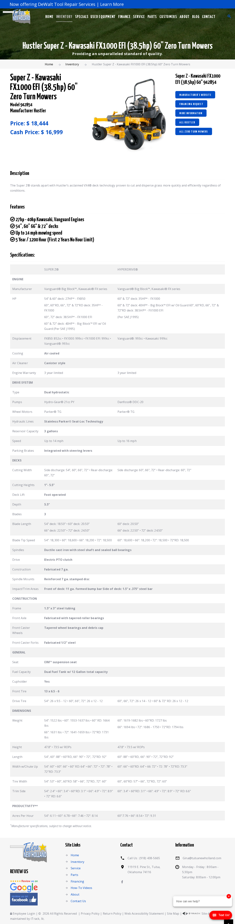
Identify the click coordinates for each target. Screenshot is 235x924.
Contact (208, 17)
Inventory (64, 17)
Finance (124, 17)
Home (49, 17)
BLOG (195, 17)
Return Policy (112, 914)
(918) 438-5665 (149, 858)
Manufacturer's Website (195, 95)
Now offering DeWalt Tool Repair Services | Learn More (58, 4)
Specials (82, 17)
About (185, 17)
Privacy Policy (90, 914)
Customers (168, 17)
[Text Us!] (220, 916)
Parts (152, 17)
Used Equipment (103, 17)
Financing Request (191, 104)
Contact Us (78, 901)
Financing (77, 881)
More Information (191, 113)
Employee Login (23, 914)
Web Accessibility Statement (144, 914)
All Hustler (187, 122)
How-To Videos (81, 888)
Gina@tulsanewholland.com (202, 858)
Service (139, 17)
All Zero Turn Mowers (193, 131)
